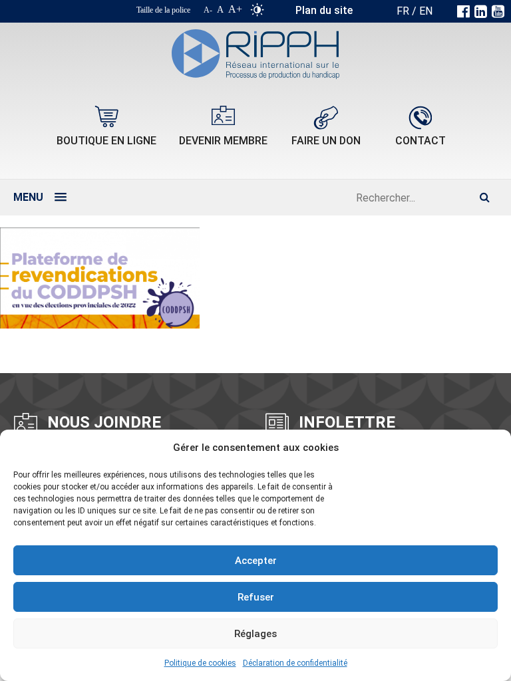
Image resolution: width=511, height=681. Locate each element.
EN (425, 11)
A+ (235, 9)
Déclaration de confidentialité (295, 663)
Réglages (255, 634)
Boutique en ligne (106, 140)
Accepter (256, 561)
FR (403, 11)
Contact (420, 140)
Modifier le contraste (257, 13)
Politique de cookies (200, 663)
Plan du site (324, 10)
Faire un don (326, 140)
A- (208, 10)
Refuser (256, 597)
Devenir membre (223, 140)
